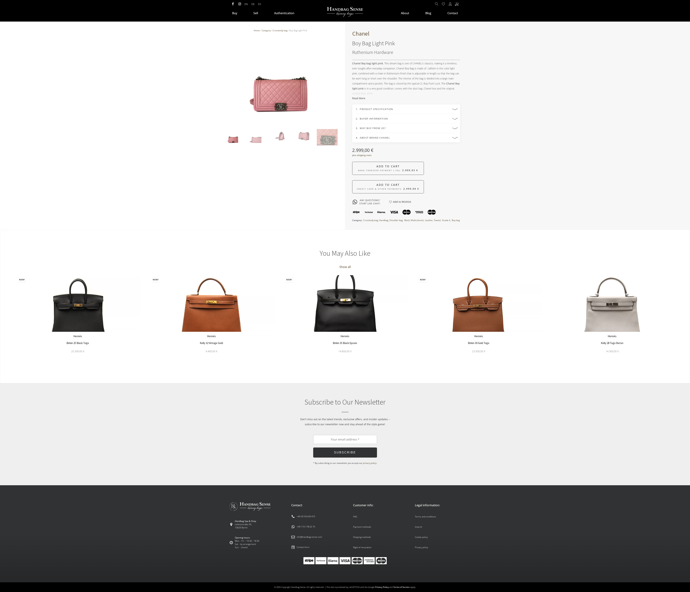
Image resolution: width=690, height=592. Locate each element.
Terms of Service (401, 587)
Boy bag (456, 220)
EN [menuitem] (246, 4)
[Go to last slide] (9, 320)
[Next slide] (335, 81)
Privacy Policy (382, 587)
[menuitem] (246, 4)
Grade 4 (446, 220)
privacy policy (369, 463)
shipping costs (364, 155)
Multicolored (417, 220)
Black (407, 220)
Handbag (383, 220)
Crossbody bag (280, 30)
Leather (429, 220)
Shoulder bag (396, 220)
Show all (345, 267)
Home (257, 30)
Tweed (437, 220)
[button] (233, 137)
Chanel (360, 33)
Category (266, 30)
